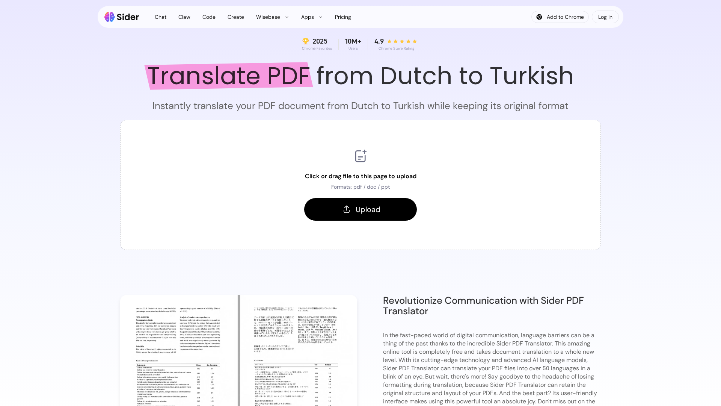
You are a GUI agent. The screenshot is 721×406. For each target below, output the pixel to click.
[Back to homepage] (122, 17)
